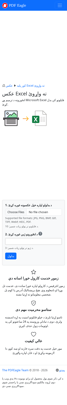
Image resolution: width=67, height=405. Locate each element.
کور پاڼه (21, 86)
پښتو (62, 370)
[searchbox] (7, 241)
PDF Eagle (17, 5)
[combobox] (33, 241)
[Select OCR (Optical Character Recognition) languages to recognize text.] (40, 234)
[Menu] (60, 5)
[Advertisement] (33, 47)
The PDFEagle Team (15, 370)
